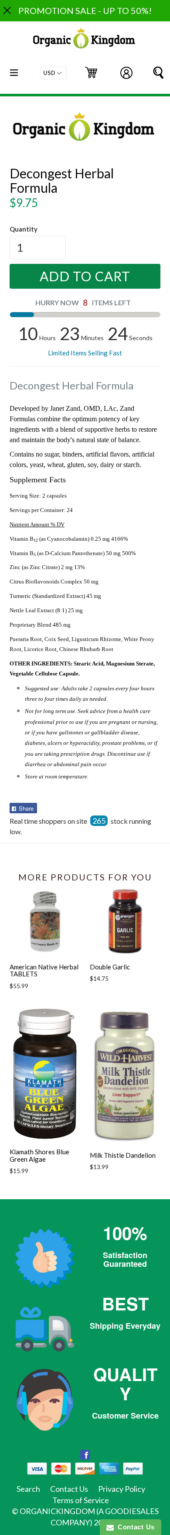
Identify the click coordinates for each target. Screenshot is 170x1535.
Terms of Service (80, 1500)
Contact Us (69, 1489)
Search (28, 1489)
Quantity (23, 229)
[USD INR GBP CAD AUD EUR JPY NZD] (53, 73)
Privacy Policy (121, 1489)
